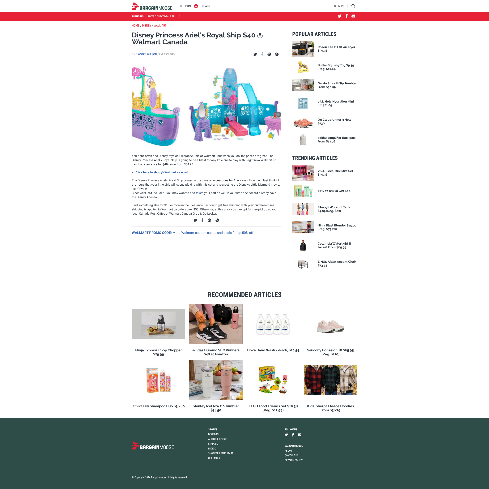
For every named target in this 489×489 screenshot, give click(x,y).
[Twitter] (255, 54)
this (198, 193)
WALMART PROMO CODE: (152, 233)
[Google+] (277, 54)
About (288, 450)
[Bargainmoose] (152, 6)
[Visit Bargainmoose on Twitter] (340, 16)
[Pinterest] (269, 54)
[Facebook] (262, 54)
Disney (146, 25)
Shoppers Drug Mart (220, 453)
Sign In (339, 6)
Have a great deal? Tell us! (164, 16)
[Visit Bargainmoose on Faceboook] (347, 16)
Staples (213, 443)
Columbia (214, 458)
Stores (212, 429)
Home (135, 25)
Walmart (160, 25)
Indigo (212, 448)
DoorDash (214, 434)
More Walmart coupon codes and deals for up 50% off (212, 233)
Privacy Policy (294, 460)
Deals (206, 6)
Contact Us (291, 455)
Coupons (186, 6)
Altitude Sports (217, 439)
